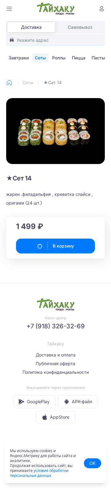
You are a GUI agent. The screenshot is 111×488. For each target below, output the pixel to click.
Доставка (31, 27)
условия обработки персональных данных (39, 473)
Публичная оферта (55, 363)
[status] (55, 463)
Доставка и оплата (56, 354)
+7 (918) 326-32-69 (56, 326)
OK (92, 463)
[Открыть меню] (9, 9)
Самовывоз (80, 27)
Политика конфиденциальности (56, 372)
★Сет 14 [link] (52, 82)
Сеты (28, 82)
